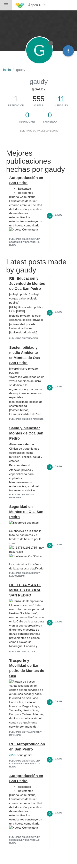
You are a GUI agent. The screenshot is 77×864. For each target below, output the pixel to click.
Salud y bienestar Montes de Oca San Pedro (26, 433)
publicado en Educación (23, 338)
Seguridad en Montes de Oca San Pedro (26, 512)
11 (61, 99)
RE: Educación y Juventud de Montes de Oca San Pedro (27, 283)
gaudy (58, 215)
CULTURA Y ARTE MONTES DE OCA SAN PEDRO (25, 590)
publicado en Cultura (22, 651)
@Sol (12, 755)
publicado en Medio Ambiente (26, 419)
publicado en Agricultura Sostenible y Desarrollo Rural (24, 242)
